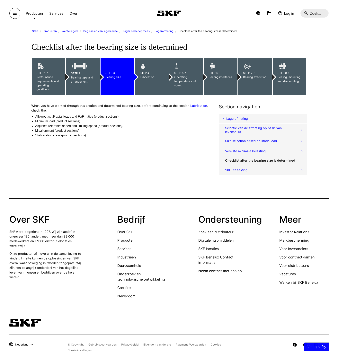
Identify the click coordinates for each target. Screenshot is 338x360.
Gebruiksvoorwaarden (102, 344)
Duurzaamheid (129, 266)
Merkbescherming (294, 240)
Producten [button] (34, 13)
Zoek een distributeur (216, 232)
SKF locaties (208, 249)
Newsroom (126, 296)
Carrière (124, 288)
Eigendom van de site (157, 344)
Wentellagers (70, 31)
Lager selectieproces (136, 31)
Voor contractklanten (297, 257)
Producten (50, 31)
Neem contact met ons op (220, 271)
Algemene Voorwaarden (191, 344)
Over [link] (73, 13)
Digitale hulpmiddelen (216, 240)
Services (124, 249)
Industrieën (126, 257)
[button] (258, 13)
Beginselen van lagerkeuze (100, 31)
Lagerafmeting (164, 31)
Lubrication (198, 106)
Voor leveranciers (293, 249)
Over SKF (125, 232)
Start (35, 31)
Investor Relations (294, 232)
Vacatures (287, 274)
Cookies (216, 344)
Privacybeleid (130, 344)
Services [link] (56, 13)
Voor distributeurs (294, 266)
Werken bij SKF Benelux (298, 282)
